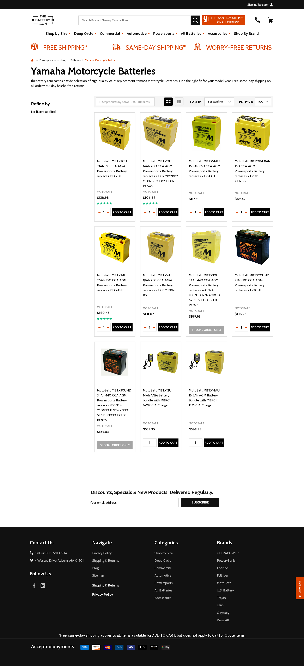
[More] (70, 33)
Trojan (221, 598)
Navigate (102, 543)
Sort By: (196, 102)
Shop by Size (56, 33)
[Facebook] (34, 585)
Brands (224, 543)
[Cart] (270, 20)
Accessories (217, 33)
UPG (220, 605)
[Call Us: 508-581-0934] (257, 20)
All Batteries (191, 33)
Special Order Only (206, 330)
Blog (95, 568)
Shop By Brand (246, 33)
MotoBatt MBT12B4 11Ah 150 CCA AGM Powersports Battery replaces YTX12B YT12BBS (252, 171)
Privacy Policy (102, 553)
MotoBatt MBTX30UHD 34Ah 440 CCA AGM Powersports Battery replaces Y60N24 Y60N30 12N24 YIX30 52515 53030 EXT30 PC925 (114, 405)
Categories (166, 543)
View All (223, 620)
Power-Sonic (226, 560)
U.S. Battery (225, 590)
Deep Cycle (83, 33)
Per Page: (246, 102)
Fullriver (222, 575)
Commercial (110, 33)
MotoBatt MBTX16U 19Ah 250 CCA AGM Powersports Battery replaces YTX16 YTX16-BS (159, 285)
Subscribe (200, 502)
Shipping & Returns (105, 560)
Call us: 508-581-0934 (51, 553)
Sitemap (98, 575)
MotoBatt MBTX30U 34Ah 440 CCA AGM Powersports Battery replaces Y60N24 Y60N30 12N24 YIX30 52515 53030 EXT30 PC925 (204, 290)
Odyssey (223, 613)
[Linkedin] (42, 585)
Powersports (163, 33)
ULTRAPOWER (228, 553)
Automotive (137, 33)
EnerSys (223, 568)
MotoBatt (224, 583)
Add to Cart (122, 212)
